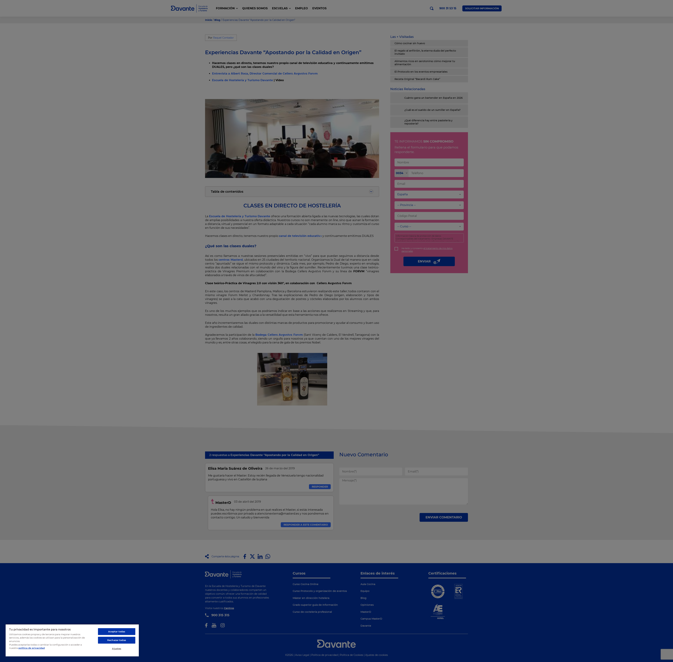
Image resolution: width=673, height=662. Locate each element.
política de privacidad (31, 648)
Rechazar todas (116, 640)
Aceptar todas (116, 631)
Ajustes (116, 648)
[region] (72, 640)
